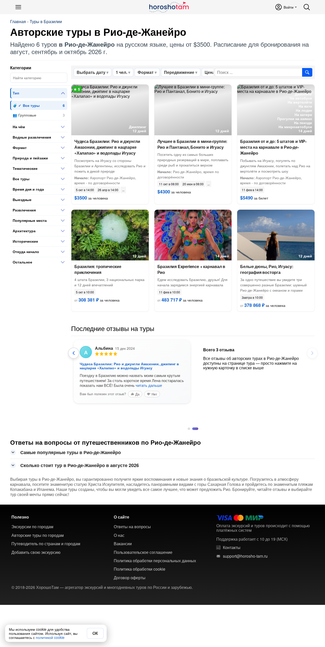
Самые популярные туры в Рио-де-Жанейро (70, 452)
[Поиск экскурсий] (307, 72)
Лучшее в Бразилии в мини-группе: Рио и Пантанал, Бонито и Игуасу (192, 144)
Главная (18, 21)
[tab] (189, 428)
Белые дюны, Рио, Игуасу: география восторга (266, 269)
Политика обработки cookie (139, 569)
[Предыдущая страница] (73, 353)
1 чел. (121, 72)
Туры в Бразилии (46, 21)
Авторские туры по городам (37, 535)
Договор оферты (129, 577)
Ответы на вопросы (132, 526)
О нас (119, 535)
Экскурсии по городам (32, 526)
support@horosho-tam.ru (245, 556)
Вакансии (123, 543)
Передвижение (179, 72)
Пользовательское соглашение (143, 552)
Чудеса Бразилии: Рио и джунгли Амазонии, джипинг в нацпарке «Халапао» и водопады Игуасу (107, 147)
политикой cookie (50, 637)
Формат (146, 72)
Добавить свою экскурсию (35, 552)
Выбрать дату (91, 72)
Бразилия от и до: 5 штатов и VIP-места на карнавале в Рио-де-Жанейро (273, 147)
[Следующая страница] (312, 353)
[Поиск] (307, 7)
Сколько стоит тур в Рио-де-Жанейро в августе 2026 (79, 465)
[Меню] (18, 7)
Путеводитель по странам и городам (45, 543)
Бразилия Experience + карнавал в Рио (191, 269)
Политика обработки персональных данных (155, 560)
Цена (210, 72)
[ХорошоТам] (169, 7)
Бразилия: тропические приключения (97, 269)
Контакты (231, 547)
